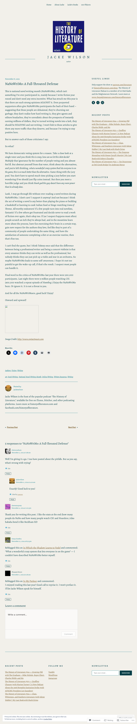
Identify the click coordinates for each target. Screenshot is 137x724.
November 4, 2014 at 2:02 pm (21, 508)
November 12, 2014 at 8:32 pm (21, 541)
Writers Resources (60, 376)
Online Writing (47, 376)
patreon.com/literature (122, 84)
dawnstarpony (17, 505)
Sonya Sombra (17, 539)
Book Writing (13, 376)
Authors (8, 370)
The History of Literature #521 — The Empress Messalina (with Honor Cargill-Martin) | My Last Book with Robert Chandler (112, 155)
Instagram (52, 678)
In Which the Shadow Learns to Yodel (41, 547)
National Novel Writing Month (30, 376)
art (6, 376)
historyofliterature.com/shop (105, 88)
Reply (8, 473)
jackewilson (20, 479)
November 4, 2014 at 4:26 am (25, 482)
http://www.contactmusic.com (30, 339)
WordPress (52, 675)
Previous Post (12, 427)
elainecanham (16, 450)
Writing (20, 370)
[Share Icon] (98, 102)
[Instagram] (102, 102)
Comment (68, 634)
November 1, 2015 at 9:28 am (21, 574)
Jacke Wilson (69, 57)
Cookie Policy (47, 719)
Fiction (14, 370)
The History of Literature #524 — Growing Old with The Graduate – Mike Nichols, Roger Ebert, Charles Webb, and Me (111, 124)
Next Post (72, 427)
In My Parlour (30, 581)
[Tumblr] (93, 102)
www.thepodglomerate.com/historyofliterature (111, 97)
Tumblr (51, 672)
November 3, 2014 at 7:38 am (21, 452)
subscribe (126, 184)
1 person (20, 494)
